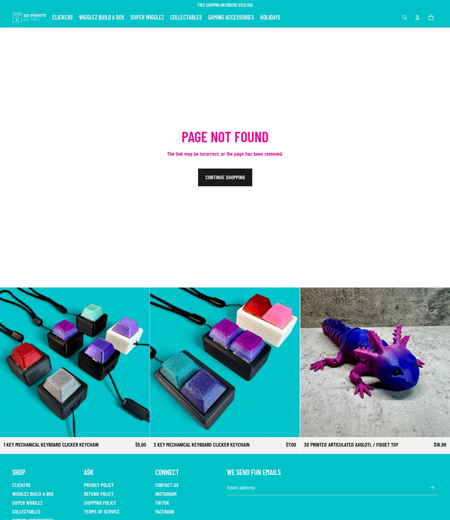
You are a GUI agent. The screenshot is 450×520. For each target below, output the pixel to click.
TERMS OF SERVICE (102, 511)
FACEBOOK (164, 511)
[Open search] (404, 17)
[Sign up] (432, 487)
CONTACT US (167, 484)
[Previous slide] (9, 362)
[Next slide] (140, 362)
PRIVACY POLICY (99, 484)
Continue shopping (225, 177)
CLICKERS (21, 484)
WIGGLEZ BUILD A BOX (33, 493)
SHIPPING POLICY (100, 502)
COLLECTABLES (26, 511)
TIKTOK (162, 502)
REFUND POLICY (99, 493)
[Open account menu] (417, 17)
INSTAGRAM (166, 493)
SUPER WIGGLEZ (27, 502)
